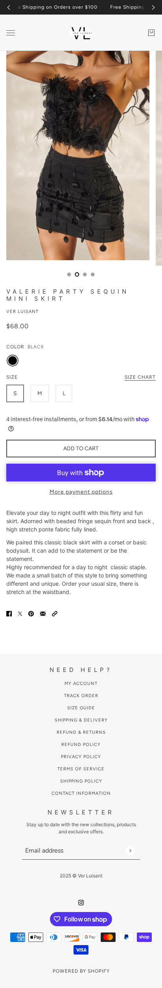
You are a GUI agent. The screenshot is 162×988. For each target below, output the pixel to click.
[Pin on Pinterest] (31, 612)
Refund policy (81, 744)
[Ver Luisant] (81, 32)
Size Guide (81, 707)
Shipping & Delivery (81, 720)
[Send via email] (43, 612)
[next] (153, 7)
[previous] (8, 7)
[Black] (12, 360)
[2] (85, 274)
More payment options (81, 491)
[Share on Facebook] (9, 612)
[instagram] (81, 901)
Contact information (81, 793)
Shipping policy (81, 781)
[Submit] (130, 850)
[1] (77, 274)
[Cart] (151, 32)
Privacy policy (81, 756)
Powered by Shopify (81, 971)
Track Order (81, 695)
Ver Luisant (22, 311)
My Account (81, 683)
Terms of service (81, 769)
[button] (55, 612)
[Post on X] (20, 612)
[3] (93, 274)
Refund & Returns (81, 732)
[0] (69, 274)
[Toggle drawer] (10, 32)
